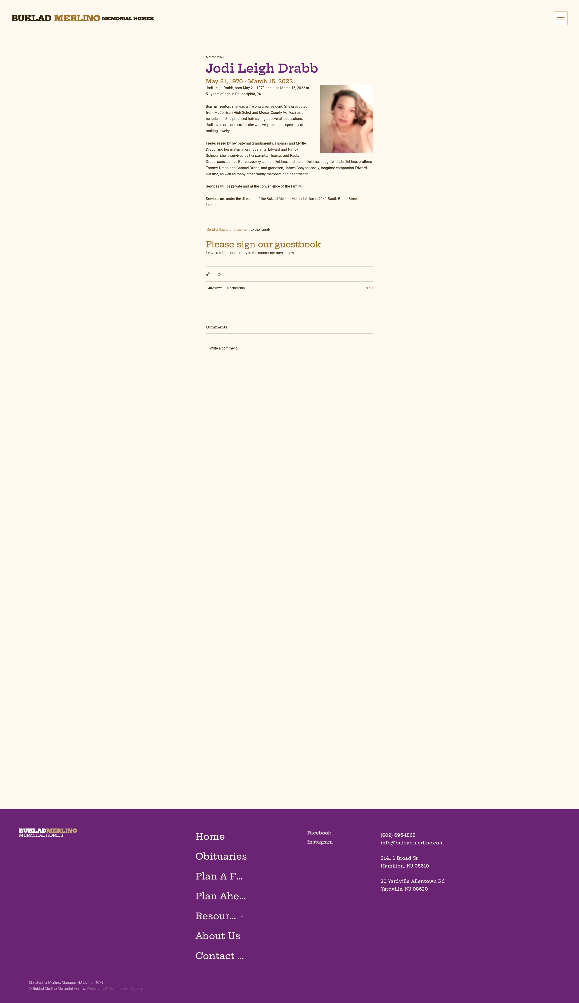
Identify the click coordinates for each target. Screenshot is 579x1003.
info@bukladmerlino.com (412, 843)
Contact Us (221, 956)
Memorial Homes (128, 18)
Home (210, 836)
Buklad (31, 18)
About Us (217, 936)
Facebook (319, 833)
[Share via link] (208, 274)
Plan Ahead (221, 896)
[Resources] (242, 916)
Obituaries (221, 856)
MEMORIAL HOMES (41, 835)
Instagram (320, 842)
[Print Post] (219, 274)
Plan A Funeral (221, 876)
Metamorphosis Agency (124, 988)
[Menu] (560, 18)
